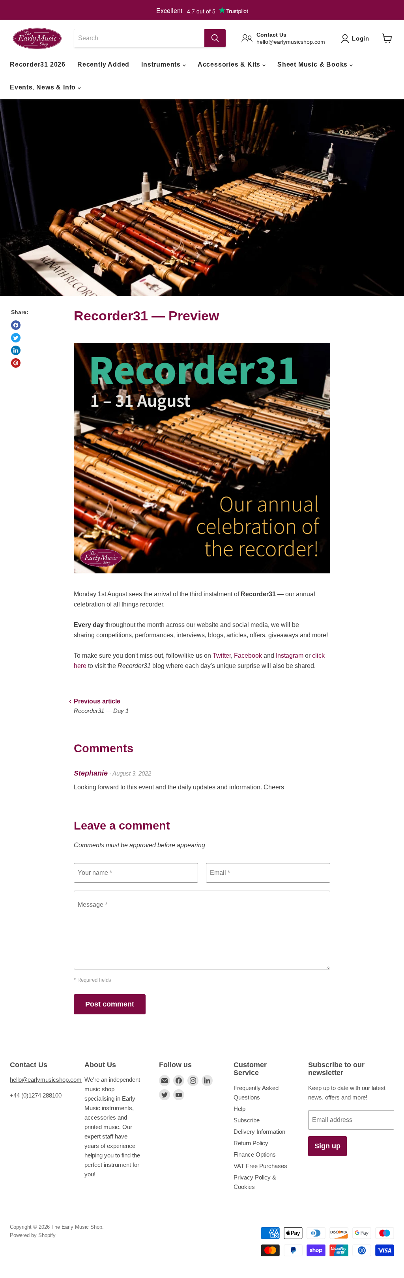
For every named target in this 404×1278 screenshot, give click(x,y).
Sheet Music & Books (313, 64)
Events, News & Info (44, 87)
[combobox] (139, 38)
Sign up (327, 1146)
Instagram (289, 655)
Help (239, 1108)
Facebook (248, 655)
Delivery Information (259, 1131)
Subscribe (247, 1120)
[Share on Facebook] (16, 325)
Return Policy (251, 1143)
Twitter (222, 655)
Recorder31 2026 (37, 64)
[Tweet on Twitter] (16, 337)
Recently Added (103, 64)
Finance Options (255, 1154)
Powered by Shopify (33, 1235)
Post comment (109, 1004)
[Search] (215, 38)
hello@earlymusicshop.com (46, 1079)
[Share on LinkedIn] (16, 350)
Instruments (162, 64)
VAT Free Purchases (260, 1166)
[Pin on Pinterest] (16, 363)
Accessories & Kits (230, 64)
